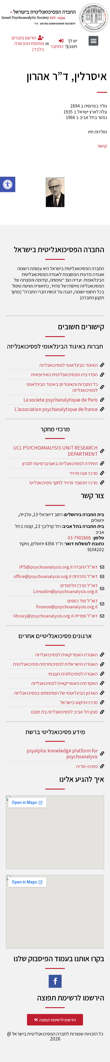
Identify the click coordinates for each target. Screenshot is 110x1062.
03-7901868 (79, 537)
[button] (7, 184)
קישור (102, 146)
